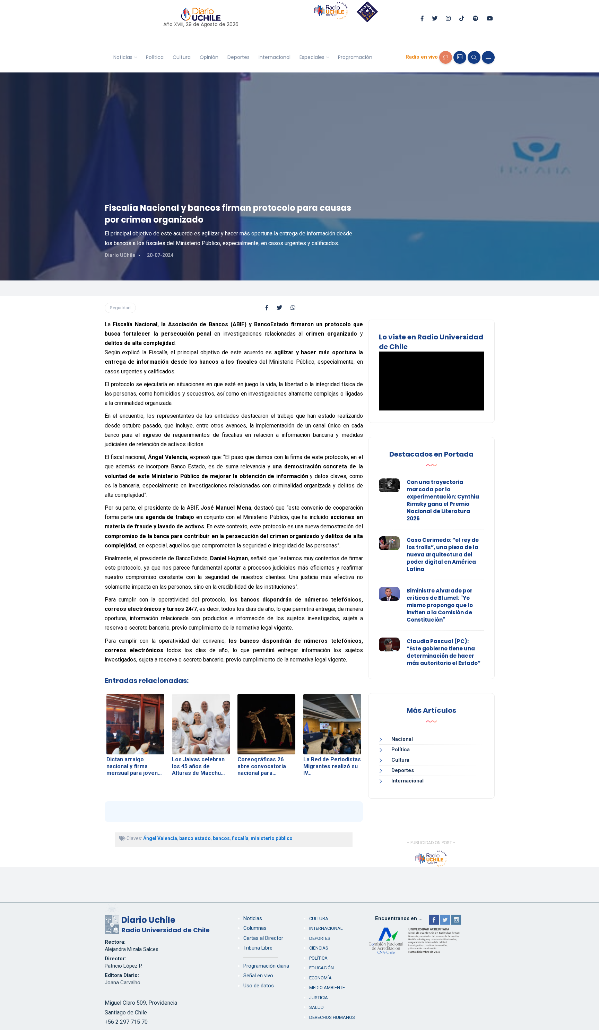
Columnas (255, 928)
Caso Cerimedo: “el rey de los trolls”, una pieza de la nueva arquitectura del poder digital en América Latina (443, 554)
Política (155, 57)
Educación (321, 967)
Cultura (182, 57)
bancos (221, 838)
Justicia (318, 997)
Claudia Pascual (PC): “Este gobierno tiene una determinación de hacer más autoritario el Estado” (443, 652)
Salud (316, 1007)
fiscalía (240, 838)
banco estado (195, 838)
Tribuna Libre (257, 948)
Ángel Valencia (160, 838)
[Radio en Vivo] (445, 57)
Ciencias (318, 948)
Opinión (209, 57)
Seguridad (120, 307)
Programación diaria (266, 966)
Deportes (238, 57)
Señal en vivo (258, 975)
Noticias (122, 57)
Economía (320, 977)
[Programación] (459, 57)
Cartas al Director (263, 938)
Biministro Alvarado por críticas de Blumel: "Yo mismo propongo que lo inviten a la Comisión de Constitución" (440, 605)
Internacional (274, 57)
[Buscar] (474, 57)
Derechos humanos (332, 1017)
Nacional (402, 739)
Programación (355, 57)
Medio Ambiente (327, 987)
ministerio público (272, 838)
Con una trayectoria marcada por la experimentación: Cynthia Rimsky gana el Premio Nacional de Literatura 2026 (443, 500)
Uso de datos (258, 986)
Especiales (312, 57)
